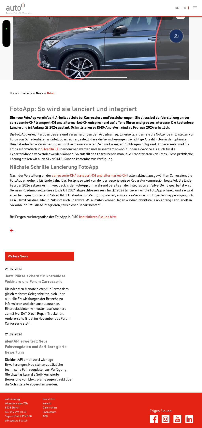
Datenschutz (50, 407)
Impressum (49, 411)
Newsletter (49, 399)
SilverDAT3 (49, 149)
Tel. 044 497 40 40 (15, 411)
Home (13, 93)
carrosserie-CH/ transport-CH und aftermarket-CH (89, 175)
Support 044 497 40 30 (18, 416)
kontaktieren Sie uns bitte (98, 217)
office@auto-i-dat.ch (16, 420)
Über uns (26, 93)
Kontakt (47, 403)
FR (184, 7)
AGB (45, 416)
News (39, 93)
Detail (50, 93)
